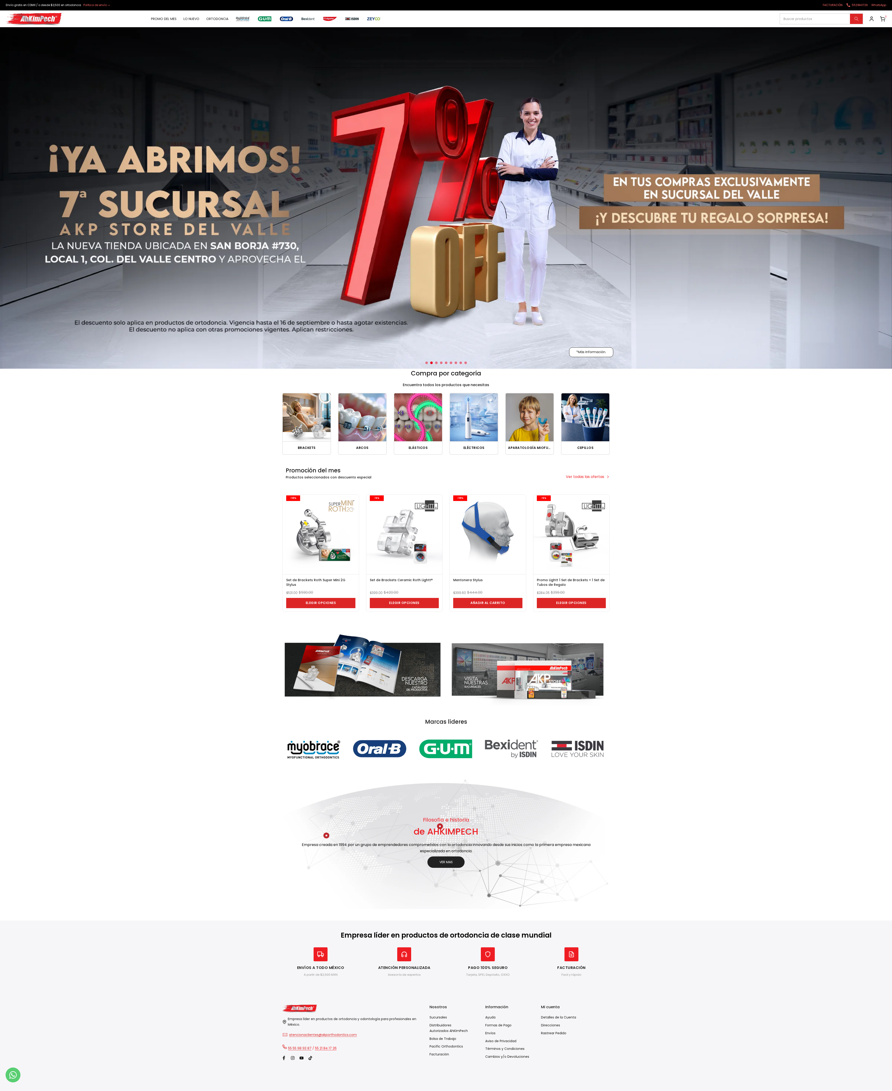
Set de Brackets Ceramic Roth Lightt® (401, 580)
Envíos (490, 1033)
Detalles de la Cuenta (558, 1017)
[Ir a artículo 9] (465, 362)
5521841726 (860, 5)
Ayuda (490, 1017)
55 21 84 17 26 (326, 1048)
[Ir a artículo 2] (431, 362)
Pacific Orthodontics (446, 1046)
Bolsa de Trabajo (443, 1038)
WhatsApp (878, 5)
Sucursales (438, 1017)
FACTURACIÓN (833, 5)
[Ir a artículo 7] (456, 362)
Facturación (439, 1054)
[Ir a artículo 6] (451, 362)
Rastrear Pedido (553, 1033)
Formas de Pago (498, 1025)
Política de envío (95, 5)
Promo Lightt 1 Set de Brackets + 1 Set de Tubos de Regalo (571, 582)
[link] (446, 198)
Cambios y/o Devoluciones (507, 1056)
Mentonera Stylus (468, 580)
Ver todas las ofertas (585, 476)
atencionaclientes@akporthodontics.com (323, 1034)
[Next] (596, 749)
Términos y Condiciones (505, 1048)
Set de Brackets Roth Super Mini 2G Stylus (315, 582)
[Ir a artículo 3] (436, 362)
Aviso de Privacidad (500, 1041)
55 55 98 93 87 (300, 1048)
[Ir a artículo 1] (426, 362)
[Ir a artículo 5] (446, 362)
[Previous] (296, 749)
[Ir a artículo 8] (460, 362)
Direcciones (550, 1025)
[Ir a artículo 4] (441, 362)
